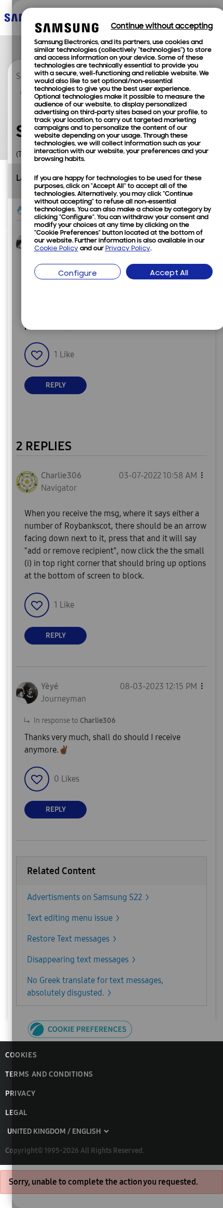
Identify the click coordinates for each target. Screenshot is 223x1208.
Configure (77, 274)
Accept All (169, 273)
